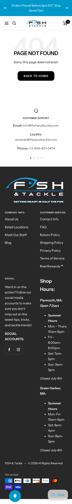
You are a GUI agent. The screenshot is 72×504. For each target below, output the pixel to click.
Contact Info (49, 219)
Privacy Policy (50, 250)
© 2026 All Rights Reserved (45, 463)
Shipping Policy (51, 243)
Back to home (36, 76)
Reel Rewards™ (51, 266)
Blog (8, 243)
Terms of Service (52, 258)
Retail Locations (16, 227)
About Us (11, 219)
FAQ (43, 227)
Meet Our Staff (16, 235)
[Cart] (65, 23)
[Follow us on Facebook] (9, 349)
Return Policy (50, 235)
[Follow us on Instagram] (18, 349)
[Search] (14, 23)
